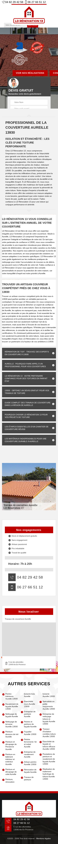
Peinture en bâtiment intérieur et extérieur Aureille (10, 759)
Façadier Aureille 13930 (30, 733)
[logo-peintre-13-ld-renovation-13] (29, 14)
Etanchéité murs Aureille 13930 (29, 703)
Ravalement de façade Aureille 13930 (11, 706)
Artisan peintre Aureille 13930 (30, 763)
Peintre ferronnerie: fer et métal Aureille (30, 743)
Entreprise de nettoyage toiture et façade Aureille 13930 (49, 719)
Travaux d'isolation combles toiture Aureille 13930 (49, 732)
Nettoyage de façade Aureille (11, 715)
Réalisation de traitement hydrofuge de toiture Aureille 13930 (49, 774)
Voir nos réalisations (30, 73)
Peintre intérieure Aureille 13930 (11, 696)
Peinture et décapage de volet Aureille (11, 771)
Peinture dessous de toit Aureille (11, 734)
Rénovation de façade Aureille (30, 771)
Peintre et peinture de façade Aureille (30, 724)
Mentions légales (43, 838)
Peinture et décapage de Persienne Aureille (11, 745)
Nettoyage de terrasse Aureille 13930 (11, 724)
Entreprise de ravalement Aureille (29, 754)
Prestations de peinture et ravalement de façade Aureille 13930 (49, 759)
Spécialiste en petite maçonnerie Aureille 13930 (49, 705)
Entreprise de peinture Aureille (29, 713)
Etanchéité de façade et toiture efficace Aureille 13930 (49, 745)
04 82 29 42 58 (14, 2)
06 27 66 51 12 (37, 2)
